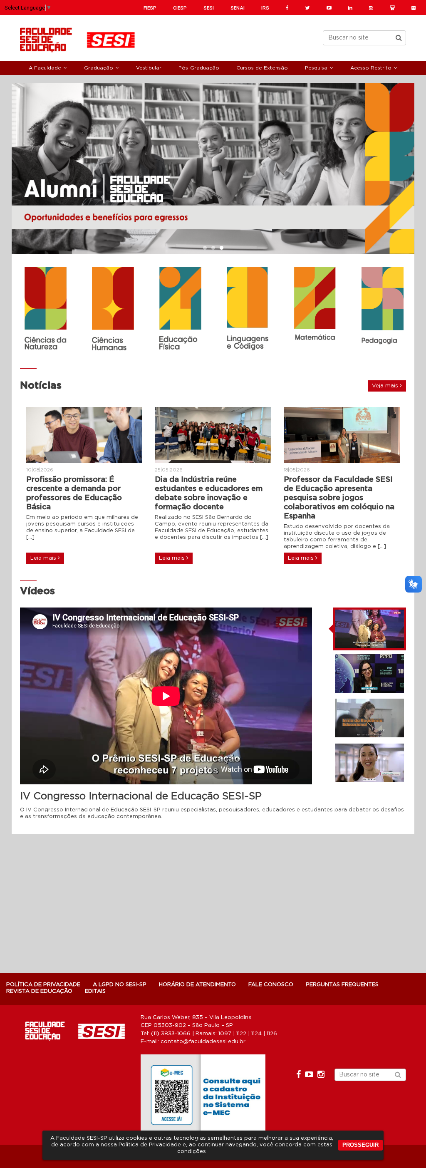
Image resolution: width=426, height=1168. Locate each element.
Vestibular (148, 67)
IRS (265, 8)
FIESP (150, 8)
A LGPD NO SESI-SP (119, 984)
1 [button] (205, 248)
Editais (95, 991)
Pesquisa (316, 67)
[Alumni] (213, 168)
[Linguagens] (247, 309)
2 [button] (213, 248)
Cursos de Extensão (262, 67)
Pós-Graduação (198, 67)
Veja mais (386, 386)
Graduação (98, 67)
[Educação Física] (180, 309)
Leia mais (44, 558)
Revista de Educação (39, 991)
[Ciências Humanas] (112, 309)
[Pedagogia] (382, 309)
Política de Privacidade (150, 1145)
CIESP (180, 8)
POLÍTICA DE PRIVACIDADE (43, 984)
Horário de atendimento (197, 984)
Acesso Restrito (370, 67)
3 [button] (221, 248)
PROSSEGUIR (360, 1145)
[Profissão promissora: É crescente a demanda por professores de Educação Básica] (84, 435)
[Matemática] (315, 304)
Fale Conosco (270, 984)
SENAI (237, 8)
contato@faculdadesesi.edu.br (203, 1041)
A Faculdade (45, 67)
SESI (208, 8)
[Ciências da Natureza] (45, 308)
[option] (213, 168)
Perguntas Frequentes (342, 984)
